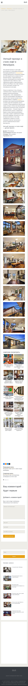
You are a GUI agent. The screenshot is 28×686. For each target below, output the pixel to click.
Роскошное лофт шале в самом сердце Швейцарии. (12, 469)
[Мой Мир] (7, 464)
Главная (3, 8)
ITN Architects (19, 72)
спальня (20, 99)
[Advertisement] (14, 27)
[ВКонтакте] (4, 464)
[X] (9, 464)
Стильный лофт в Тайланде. (17, 567)
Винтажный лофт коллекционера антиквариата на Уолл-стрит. (11, 476)
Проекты (9, 8)
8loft (25, 2)
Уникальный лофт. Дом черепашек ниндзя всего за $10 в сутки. (18, 612)
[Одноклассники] (6, 464)
